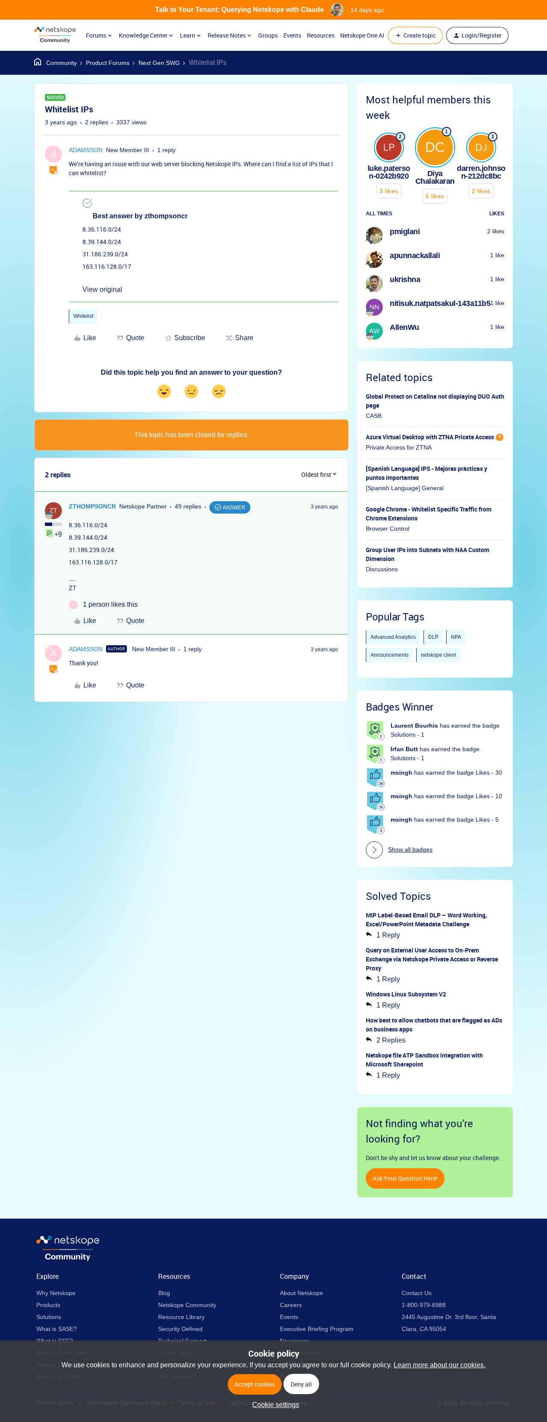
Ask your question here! (405, 1178)
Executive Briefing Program (316, 1328)
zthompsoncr (92, 506)
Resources (321, 35)
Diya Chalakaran (435, 177)
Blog (164, 1293)
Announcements (390, 655)
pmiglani (405, 231)
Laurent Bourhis (414, 725)
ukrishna (405, 279)
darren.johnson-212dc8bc (481, 172)
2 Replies (391, 1040)
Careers (291, 1305)
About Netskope (301, 1293)
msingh (401, 772)
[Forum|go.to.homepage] (55, 35)
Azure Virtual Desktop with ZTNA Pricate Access (430, 437)
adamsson (86, 150)
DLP (433, 637)
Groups (268, 35)
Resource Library (181, 1316)
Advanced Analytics (393, 637)
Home (55, 63)
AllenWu (404, 327)
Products (48, 1305)
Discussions (382, 569)
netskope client (438, 655)
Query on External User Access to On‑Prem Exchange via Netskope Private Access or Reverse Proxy (432, 959)
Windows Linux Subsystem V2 (406, 994)
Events (292, 35)
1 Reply (388, 935)
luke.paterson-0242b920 (389, 172)
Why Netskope (56, 1293)
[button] (415, 35)
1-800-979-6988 (424, 1305)
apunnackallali (415, 255)
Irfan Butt (404, 749)
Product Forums (107, 62)
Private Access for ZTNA (399, 447)
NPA (456, 637)
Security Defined (180, 1328)
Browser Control (387, 528)
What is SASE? (56, 1328)
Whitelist (83, 316)
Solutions (48, 1316)
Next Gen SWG (159, 62)
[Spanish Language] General (405, 488)
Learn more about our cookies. (439, 1365)
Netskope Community (187, 1305)
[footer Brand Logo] (67, 1258)
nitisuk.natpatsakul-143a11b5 (440, 303)
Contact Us (417, 1293)
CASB (374, 415)
